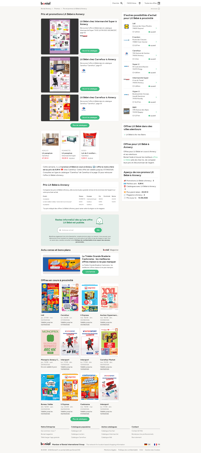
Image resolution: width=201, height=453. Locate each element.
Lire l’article (90, 272)
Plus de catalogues (80, 125)
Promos (57, 9)
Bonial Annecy (46, 9)
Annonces (154, 9)
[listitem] (50, 145)
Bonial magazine (47, 434)
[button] (80, 36)
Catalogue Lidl (76, 431)
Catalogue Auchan (108, 431)
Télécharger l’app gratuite (50, 437)
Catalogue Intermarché (109, 434)
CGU (141, 450)
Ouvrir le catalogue (89, 51)
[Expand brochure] (60, 36)
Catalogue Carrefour (78, 437)
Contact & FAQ (137, 431)
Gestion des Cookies (152, 450)
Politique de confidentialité (128, 450)
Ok (98, 230)
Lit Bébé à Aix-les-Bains (136, 134)
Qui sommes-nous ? (48, 431)
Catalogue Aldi (106, 437)
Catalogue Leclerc (77, 434)
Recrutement (136, 437)
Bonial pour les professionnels (142, 434)
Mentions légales (110, 450)
